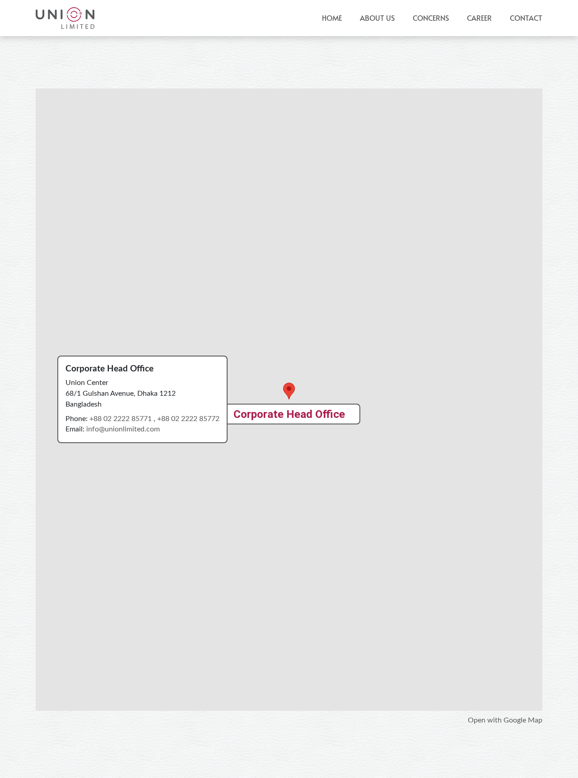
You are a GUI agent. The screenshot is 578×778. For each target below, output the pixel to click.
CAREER (479, 18)
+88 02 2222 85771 (121, 418)
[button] (431, 18)
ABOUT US (377, 18)
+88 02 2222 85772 (188, 418)
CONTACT (526, 18)
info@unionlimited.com (123, 429)
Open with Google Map (505, 720)
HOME (332, 18)
